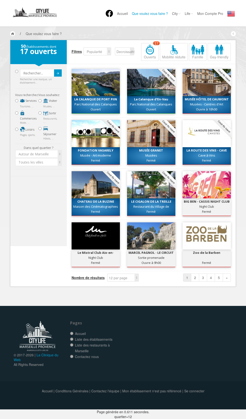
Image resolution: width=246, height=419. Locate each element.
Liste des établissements (93, 339)
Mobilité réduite (173, 57)
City (175, 13)
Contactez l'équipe (105, 391)
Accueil (122, 13)
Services (31, 101)
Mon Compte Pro (210, 13)
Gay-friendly (219, 57)
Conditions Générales (71, 391)
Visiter (52, 101)
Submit (58, 73)
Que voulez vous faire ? (150, 13)
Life (187, 13)
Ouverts (151, 51)
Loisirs (29, 130)
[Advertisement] (44, 211)
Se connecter (194, 391)
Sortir (52, 113)
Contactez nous (87, 356)
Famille (197, 57)
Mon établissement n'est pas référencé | (152, 391)
